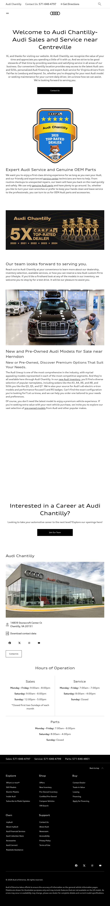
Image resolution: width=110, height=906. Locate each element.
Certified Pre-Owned (48, 796)
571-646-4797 (47, 4)
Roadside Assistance (14, 850)
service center (51, 178)
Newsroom (43, 831)
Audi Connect (11, 845)
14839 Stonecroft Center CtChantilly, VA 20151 (26, 624)
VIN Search (44, 806)
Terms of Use (44, 845)
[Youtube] (100, 866)
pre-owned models (35, 408)
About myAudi (12, 827)
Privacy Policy (45, 840)
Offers (42, 783)
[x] (19, 643)
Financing (77, 796)
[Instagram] (92, 866)
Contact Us (44, 822)
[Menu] (8, 13)
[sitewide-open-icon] (99, 4)
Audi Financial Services (15, 831)
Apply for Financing (81, 801)
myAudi (9, 822)
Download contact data (23, 633)
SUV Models (11, 787)
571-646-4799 (52, 758)
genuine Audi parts (42, 185)
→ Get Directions (69, 4)
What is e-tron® (12, 783)
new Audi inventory (69, 379)
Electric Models (12, 792)
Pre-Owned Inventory (48, 792)
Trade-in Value (79, 787)
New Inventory (45, 787)
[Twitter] (84, 866)
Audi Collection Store (15, 836)
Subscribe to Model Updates (18, 801)
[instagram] (29, 643)
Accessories (11, 840)
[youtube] (39, 643)
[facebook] (10, 643)
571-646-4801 (81, 758)
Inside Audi (11, 796)
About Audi (44, 827)
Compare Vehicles (46, 801)
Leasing (76, 792)
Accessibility (44, 836)
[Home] (55, 13)
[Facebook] (76, 866)
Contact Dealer (79, 783)
